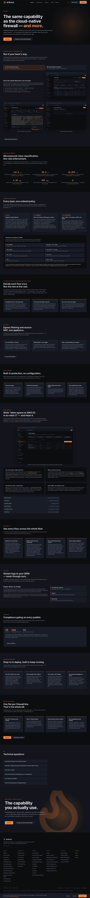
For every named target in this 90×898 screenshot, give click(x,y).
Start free (83, 2)
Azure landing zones (7, 864)
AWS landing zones (7, 861)
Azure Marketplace (7, 881)
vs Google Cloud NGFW (37, 859)
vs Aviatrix (34, 872)
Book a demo (74, 2)
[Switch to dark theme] (68, 2)
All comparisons (35, 853)
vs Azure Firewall (35, 857)
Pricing (52, 2)
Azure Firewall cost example (52, 861)
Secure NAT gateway (7, 866)
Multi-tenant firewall (65, 861)
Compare (46, 2)
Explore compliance (11, 643)
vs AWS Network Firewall (37, 855)
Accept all (82, 895)
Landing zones (39, 2)
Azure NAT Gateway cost (51, 866)
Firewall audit (20, 866)
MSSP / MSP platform (65, 857)
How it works (6, 857)
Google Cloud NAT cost (51, 868)
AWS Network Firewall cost (51, 857)
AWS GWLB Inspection (7, 870)
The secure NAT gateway (10, 356)
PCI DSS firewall (21, 855)
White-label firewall (65, 859)
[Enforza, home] (8, 2)
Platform (32, 2)
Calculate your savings (18, 737)
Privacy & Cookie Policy (14, 896)
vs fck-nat (34, 868)
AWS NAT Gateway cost (51, 864)
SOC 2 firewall (20, 857)
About (76, 853)
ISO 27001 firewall (21, 861)
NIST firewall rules (21, 864)
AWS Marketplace (7, 878)
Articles (76, 857)
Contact (76, 855)
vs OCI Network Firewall (37, 861)
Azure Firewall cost (50, 859)
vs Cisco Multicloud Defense (37, 875)
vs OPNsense (34, 866)
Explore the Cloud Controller (11, 139)
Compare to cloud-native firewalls (23, 39)
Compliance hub (21, 853)
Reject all (68, 895)
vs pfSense (34, 864)
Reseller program (64, 855)
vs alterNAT (34, 870)
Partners (57, 2)
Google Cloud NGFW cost (51, 870)
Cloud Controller (6, 855)
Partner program (64, 853)
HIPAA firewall (20, 859)
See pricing (7, 737)
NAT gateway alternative (8, 868)
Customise (75, 895)
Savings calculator (50, 855)
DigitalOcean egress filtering (9, 872)
